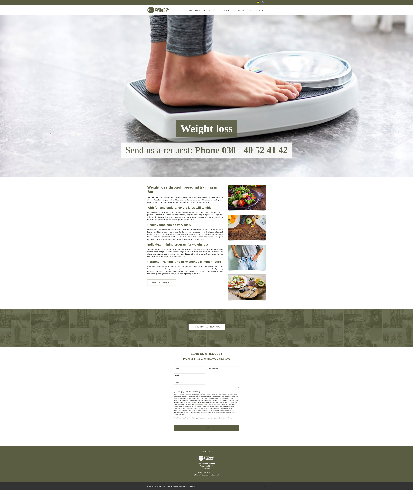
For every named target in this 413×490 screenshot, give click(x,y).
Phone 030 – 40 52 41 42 (196, 359)
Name (177, 369)
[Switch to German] (258, 2)
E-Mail (177, 375)
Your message (213, 368)
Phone (177, 382)
